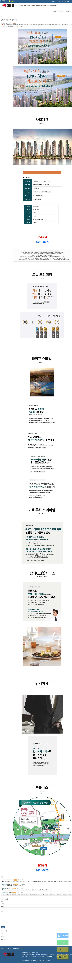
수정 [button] (23, 880)
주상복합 (33, 5)
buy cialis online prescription (16, 881)
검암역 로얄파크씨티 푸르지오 (9, 20)
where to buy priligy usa (18, 885)
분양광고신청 (68, 11)
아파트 (16, 5)
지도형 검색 (55, 11)
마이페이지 (66, 1)
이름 (2, 901)
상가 (25, 5)
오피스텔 (21, 5)
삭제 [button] (20, 880)
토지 (57, 5)
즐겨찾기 (12, 1)
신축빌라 (28, 5)
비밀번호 (2, 906)
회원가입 (58, 1)
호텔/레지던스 (43, 5)
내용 (2, 911)
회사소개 (3, 948)
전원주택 (38, 5)
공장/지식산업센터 (51, 5)
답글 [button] (16, 880)
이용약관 (9, 948)
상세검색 (61, 11)
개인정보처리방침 (17, 948)
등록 (3, 927)
